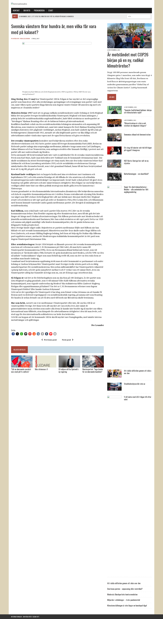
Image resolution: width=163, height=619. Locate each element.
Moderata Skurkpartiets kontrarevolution (122, 594)
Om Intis (26, 10)
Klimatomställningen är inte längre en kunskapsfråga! (127, 605)
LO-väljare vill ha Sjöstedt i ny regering (69, 370)
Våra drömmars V (41, 369)
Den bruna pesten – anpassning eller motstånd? (125, 588)
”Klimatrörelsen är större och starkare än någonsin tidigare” (135, 124)
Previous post (50, 339)
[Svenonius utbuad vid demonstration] (114, 139)
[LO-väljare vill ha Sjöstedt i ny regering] (69, 366)
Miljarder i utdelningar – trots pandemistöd (123, 600)
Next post (66, 339)
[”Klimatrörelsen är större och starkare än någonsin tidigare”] (114, 125)
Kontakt (16, 10)
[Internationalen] (81, 3)
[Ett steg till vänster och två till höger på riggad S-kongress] (114, 153)
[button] (13, 333)
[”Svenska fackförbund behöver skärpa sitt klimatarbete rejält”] (114, 112)
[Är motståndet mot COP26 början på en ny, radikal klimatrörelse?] (129, 46)
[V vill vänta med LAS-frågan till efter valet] (114, 572)
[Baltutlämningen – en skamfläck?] (114, 179)
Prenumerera (39, 10)
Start (50, 10)
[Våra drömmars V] (45, 366)
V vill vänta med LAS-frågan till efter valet (137, 398)
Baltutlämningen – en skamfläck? (136, 173)
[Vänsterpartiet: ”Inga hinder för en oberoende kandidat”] (93, 366)
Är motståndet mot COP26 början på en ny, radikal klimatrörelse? (127, 60)
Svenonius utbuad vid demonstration (137, 134)
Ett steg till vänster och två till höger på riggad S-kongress (138, 149)
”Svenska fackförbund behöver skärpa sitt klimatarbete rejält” (138, 111)
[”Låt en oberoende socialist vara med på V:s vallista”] (22, 366)
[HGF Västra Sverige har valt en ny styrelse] (114, 166)
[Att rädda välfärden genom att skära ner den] (114, 376)
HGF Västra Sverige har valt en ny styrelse (136, 162)
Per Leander (25, 38)
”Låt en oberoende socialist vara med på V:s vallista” (21, 370)
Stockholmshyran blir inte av (134, 383)
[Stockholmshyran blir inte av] (114, 389)
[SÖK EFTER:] (139, 16)
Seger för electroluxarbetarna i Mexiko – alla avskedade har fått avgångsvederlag (136, 189)
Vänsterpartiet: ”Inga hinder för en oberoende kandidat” (92, 370)
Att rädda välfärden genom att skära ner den (137, 372)
